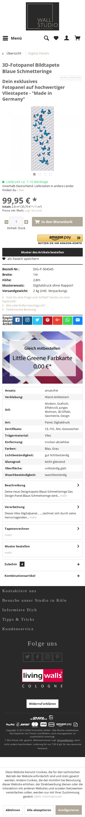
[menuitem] (12, 38)
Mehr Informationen (48, 796)
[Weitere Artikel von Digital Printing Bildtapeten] (71, 78)
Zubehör (14, 564)
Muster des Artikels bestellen (42, 252)
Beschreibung (15, 485)
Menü (16, 38)
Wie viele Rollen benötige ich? (25, 305)
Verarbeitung (14, 507)
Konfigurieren (68, 810)
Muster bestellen (17, 546)
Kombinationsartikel (20, 576)
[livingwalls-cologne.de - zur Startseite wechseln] (42, 16)
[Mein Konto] (66, 38)
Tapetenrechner (17, 529)
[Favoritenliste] (56, 38)
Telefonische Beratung (20, 309)
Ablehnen (13, 810)
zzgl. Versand (33, 210)
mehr (63, 496)
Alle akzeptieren (39, 810)
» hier (20, 190)
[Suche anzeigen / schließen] (46, 38)
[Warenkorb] (77, 38)
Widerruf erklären (42, 704)
